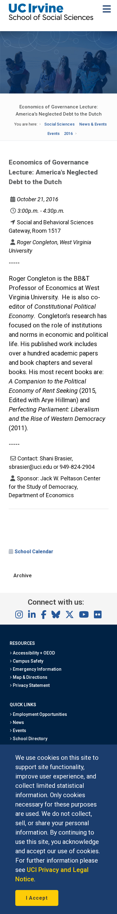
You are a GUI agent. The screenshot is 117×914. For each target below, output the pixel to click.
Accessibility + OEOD (33, 652)
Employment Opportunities (39, 714)
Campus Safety (27, 661)
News (18, 722)
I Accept (37, 898)
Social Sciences (59, 124)
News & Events (93, 124)
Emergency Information (37, 669)
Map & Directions (29, 677)
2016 (68, 133)
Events (53, 133)
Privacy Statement (31, 685)
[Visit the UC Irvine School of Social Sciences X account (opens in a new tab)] (69, 614)
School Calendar (34, 552)
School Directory (29, 738)
